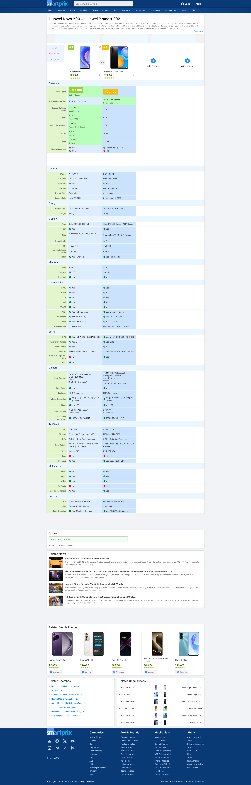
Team (189, 741)
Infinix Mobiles (127, 764)
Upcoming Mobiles (163, 751)
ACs (91, 761)
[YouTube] (73, 741)
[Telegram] (57, 748)
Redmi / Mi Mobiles (129, 741)
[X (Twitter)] (65, 741)
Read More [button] (198, 31)
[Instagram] (49, 748)
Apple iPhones (127, 761)
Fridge (92, 764)
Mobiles (83, 10)
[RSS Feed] (65, 748)
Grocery (93, 771)
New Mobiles (160, 747)
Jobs (189, 747)
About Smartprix (194, 737)
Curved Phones (161, 744)
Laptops (106, 10)
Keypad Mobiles (162, 774)
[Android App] (73, 748)
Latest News (192, 767)
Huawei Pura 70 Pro (57, 660)
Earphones (94, 747)
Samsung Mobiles (128, 737)
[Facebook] (57, 741)
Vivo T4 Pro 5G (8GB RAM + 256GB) (156, 660)
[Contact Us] (49, 741)
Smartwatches (95, 751)
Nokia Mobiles (127, 774)
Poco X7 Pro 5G (119, 660)
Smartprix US (53, 758)
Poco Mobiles (127, 767)
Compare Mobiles (195, 764)
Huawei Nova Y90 (78, 71)
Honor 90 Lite (181, 660)
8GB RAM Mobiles (162, 754)
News (50, 10)
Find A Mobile (193, 761)
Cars (91, 744)
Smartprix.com (71, 781)
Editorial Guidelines (195, 744)
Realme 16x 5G (87, 660)
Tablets (95, 10)
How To (72, 10)
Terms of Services (196, 781)
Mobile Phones (95, 737)
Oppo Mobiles (127, 757)
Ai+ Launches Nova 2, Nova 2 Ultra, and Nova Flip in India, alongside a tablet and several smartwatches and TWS (118, 571)
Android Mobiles (162, 761)
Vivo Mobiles (126, 747)
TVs (115, 10)
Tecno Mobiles (127, 771)
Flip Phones (160, 771)
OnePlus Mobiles (128, 754)
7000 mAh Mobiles (163, 767)
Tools (189, 757)
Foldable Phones (162, 757)
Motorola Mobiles (128, 751)
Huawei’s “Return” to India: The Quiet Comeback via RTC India (94, 584)
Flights (195, 10)
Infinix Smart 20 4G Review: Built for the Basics (87, 558)
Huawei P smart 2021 (113, 71)
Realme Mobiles (128, 744)
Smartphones (160, 737)
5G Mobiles (160, 741)
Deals (91, 774)
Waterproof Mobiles (163, 764)
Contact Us (192, 751)
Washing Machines (97, 767)
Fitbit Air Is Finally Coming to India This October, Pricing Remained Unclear (100, 597)
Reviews (61, 10)
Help (189, 754)
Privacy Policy (178, 781)
